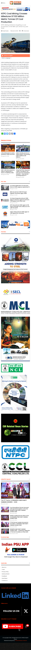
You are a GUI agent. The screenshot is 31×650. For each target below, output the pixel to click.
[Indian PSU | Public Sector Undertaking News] (15, 3)
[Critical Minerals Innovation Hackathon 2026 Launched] (8, 148)
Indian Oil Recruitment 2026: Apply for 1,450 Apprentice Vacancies (19, 212)
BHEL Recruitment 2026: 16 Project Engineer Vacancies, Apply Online (18, 192)
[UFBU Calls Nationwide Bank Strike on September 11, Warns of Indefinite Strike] (8, 165)
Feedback (4, 576)
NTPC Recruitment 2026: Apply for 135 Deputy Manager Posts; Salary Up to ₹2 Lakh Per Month (19, 206)
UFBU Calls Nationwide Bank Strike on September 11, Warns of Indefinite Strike (8, 171)
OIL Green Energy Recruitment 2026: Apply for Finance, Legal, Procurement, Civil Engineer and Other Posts (19, 200)
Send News (4, 578)
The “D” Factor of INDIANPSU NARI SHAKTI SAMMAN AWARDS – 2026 (14, 501)
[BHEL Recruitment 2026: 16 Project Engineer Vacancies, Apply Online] (5, 194)
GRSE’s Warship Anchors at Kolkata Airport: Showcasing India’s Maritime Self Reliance (23, 155)
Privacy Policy (5, 571)
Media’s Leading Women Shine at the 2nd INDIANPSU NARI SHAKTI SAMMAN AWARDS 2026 (19, 517)
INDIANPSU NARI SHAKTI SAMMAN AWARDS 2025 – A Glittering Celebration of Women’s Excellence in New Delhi (20, 530)
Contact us (4, 580)
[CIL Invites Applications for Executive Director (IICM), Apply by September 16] (5, 187)
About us (4, 567)
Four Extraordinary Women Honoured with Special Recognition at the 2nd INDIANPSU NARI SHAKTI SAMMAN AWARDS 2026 (19, 509)
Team (3, 569)
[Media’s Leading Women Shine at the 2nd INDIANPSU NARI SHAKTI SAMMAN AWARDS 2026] (5, 517)
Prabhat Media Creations (21, 640)
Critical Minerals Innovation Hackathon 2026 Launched (8, 153)
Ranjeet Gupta (5, 30)
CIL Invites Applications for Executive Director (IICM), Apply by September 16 (19, 186)
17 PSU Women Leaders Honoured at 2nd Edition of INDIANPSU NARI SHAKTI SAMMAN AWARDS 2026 (19, 524)
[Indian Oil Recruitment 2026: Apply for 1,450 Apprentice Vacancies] (5, 214)
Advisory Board (5, 574)
